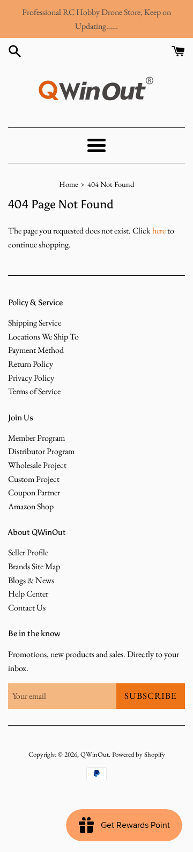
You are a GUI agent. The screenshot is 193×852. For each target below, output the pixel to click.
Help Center (28, 593)
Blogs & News (31, 580)
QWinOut (94, 754)
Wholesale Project (37, 465)
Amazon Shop (31, 506)
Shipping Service (34, 322)
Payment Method (36, 350)
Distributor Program (41, 451)
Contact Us (27, 607)
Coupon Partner (34, 492)
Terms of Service (34, 391)
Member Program (36, 437)
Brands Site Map (34, 566)
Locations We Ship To (43, 336)
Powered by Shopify (138, 754)
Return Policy (30, 364)
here (159, 230)
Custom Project (34, 479)
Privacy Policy (31, 377)
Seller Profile (28, 552)
